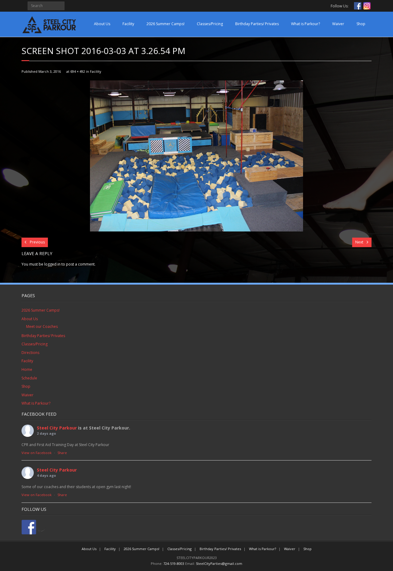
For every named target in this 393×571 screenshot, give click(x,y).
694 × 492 (77, 71)
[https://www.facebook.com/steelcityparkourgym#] (28, 527)
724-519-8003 (173, 563)
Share (62, 452)
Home (26, 369)
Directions (30, 352)
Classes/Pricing (210, 23)
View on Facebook (36, 452)
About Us (102, 23)
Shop (360, 23)
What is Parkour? (305, 23)
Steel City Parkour (57, 428)
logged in (52, 264)
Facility (128, 23)
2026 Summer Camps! (165, 23)
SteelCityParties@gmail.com (219, 563)
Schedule (29, 378)
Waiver (338, 23)
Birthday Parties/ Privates (257, 23)
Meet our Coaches (42, 326)
